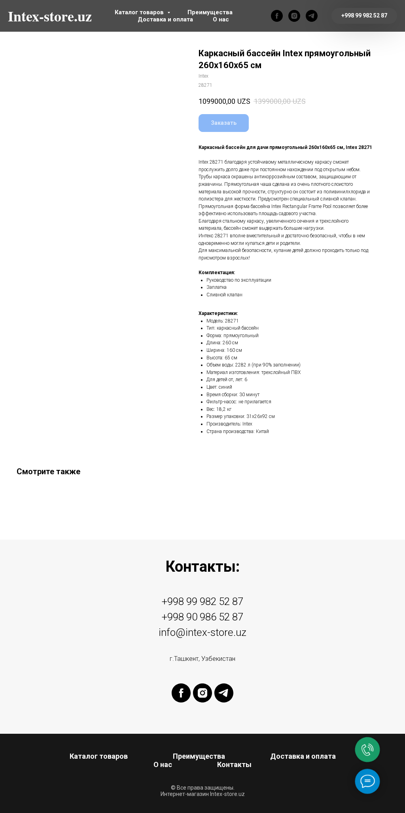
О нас (221, 19)
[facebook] (277, 16)
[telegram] (312, 16)
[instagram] (294, 16)
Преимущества (210, 12)
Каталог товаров (140, 12)
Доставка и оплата (165, 19)
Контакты (234, 764)
